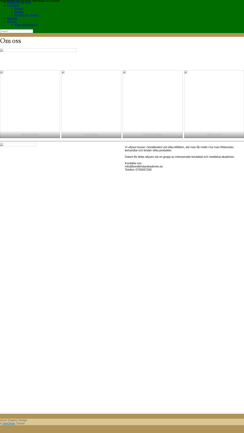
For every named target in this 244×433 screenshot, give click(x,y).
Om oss (12, 21)
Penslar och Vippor (26, 15)
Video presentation (26, 24)
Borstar (18, 8)
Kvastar (19, 11)
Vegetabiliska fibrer (19, 2)
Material (12, 18)
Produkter (13, 5)
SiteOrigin (9, 423)
